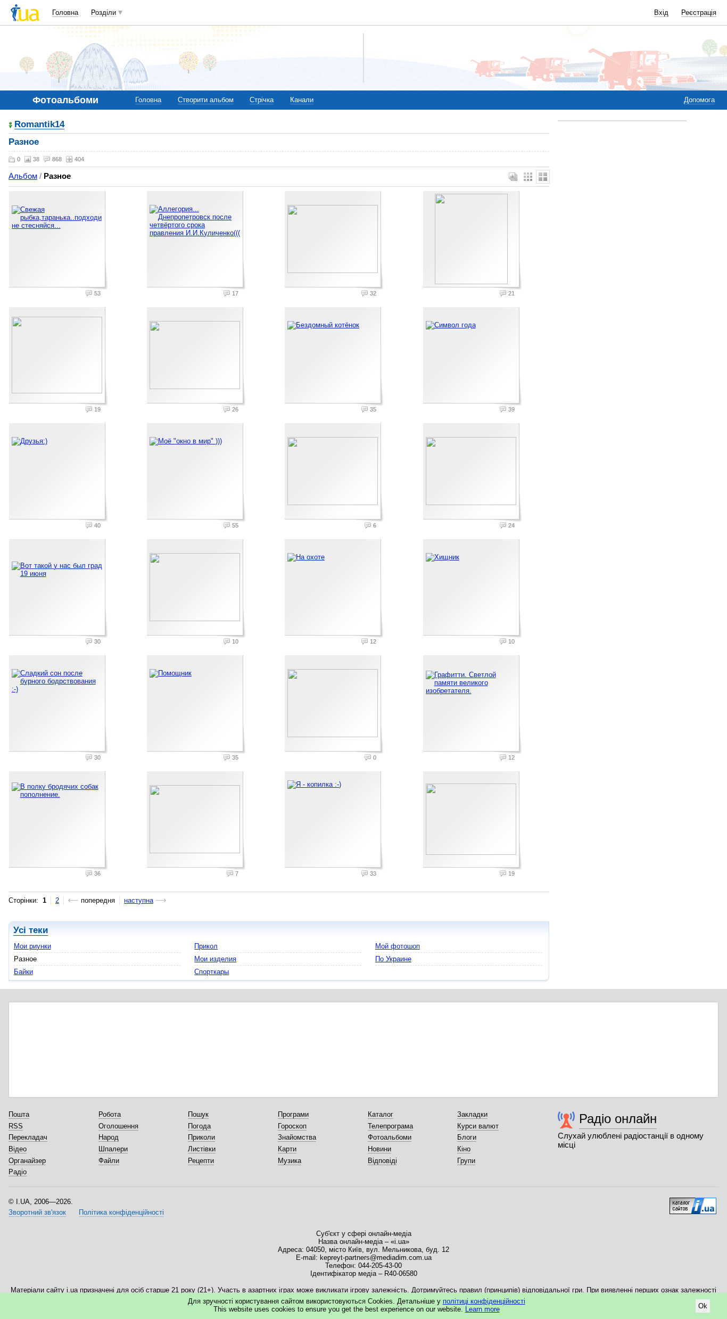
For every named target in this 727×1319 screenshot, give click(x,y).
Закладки (472, 1114)
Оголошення (118, 1126)
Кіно (463, 1149)
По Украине (393, 959)
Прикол (206, 946)
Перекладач (28, 1137)
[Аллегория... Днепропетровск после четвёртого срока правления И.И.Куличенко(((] (196, 240)
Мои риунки (32, 946)
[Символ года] (472, 356)
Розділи (103, 13)
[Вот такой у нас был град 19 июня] (58, 588)
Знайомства (297, 1137)
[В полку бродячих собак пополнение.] (58, 820)
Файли (108, 1161)
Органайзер (27, 1161)
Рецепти (201, 1161)
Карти (287, 1149)
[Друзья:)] (58, 472)
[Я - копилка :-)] (334, 820)
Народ (108, 1137)
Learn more (482, 1309)
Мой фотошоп (397, 946)
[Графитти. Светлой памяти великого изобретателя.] (472, 704)
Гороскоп (292, 1126)
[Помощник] (196, 704)
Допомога (699, 100)
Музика (289, 1161)
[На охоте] (334, 588)
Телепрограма (390, 1126)
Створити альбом (206, 100)
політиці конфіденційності (484, 1301)
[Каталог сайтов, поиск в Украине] (693, 1202)
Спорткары (211, 972)
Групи (466, 1161)
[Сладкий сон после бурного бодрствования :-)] (58, 704)
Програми (293, 1114)
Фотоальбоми (389, 1137)
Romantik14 (39, 124)
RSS (16, 1126)
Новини (379, 1149)
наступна (138, 900)
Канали (301, 100)
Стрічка (262, 100)
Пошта (19, 1114)
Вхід (661, 13)
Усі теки (30, 930)
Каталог (380, 1114)
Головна (65, 13)
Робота (109, 1114)
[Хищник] (472, 588)
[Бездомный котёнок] (334, 356)
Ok (702, 1306)
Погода (199, 1126)
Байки (23, 972)
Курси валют (478, 1126)
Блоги (466, 1137)
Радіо (18, 1172)
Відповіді (382, 1161)
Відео (18, 1149)
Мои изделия (215, 959)
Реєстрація (698, 13)
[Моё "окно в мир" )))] (196, 472)
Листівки (202, 1149)
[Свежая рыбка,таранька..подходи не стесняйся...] (58, 240)
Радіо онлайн (618, 1118)
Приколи (201, 1137)
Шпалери (113, 1149)
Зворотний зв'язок (37, 1212)
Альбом (23, 175)
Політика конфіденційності (121, 1212)
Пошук (198, 1114)
